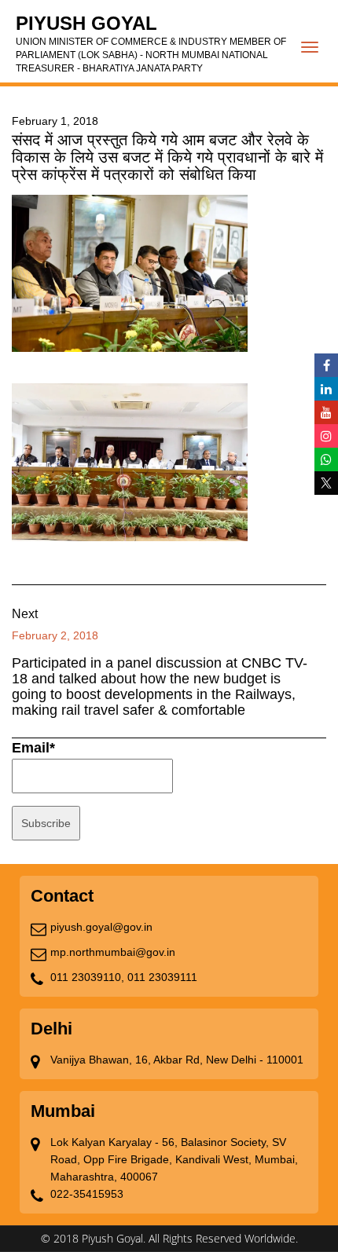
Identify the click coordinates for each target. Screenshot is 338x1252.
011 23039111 (162, 977)
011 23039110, (87, 977)
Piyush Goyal (151, 43)
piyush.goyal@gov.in (101, 927)
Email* (33, 748)
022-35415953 (86, 1194)
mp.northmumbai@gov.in (112, 952)
